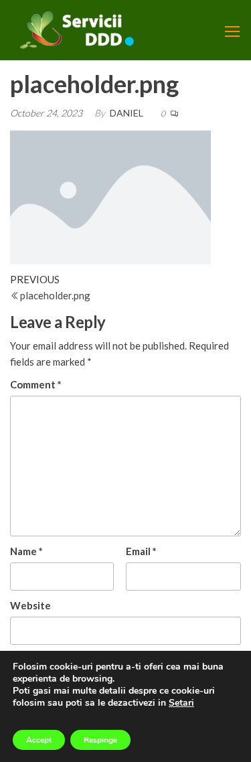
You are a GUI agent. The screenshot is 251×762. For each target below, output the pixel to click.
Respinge (100, 740)
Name (26, 551)
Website (30, 605)
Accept (39, 740)
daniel (126, 113)
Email (141, 551)
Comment (36, 384)
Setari (181, 703)
